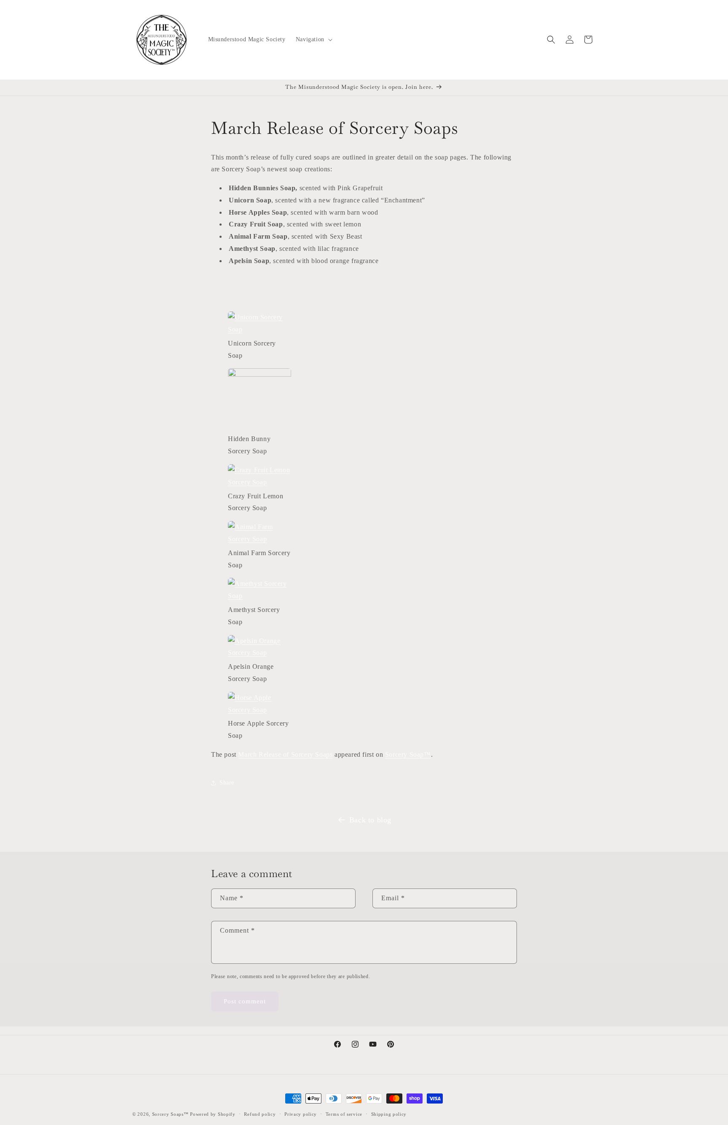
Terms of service (344, 1114)
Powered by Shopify (213, 1114)
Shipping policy (389, 1114)
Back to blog (370, 820)
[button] (313, 39)
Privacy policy (300, 1114)
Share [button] (226, 782)
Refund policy (260, 1114)
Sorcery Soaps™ (170, 1114)
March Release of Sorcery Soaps (285, 754)
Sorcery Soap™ (408, 754)
